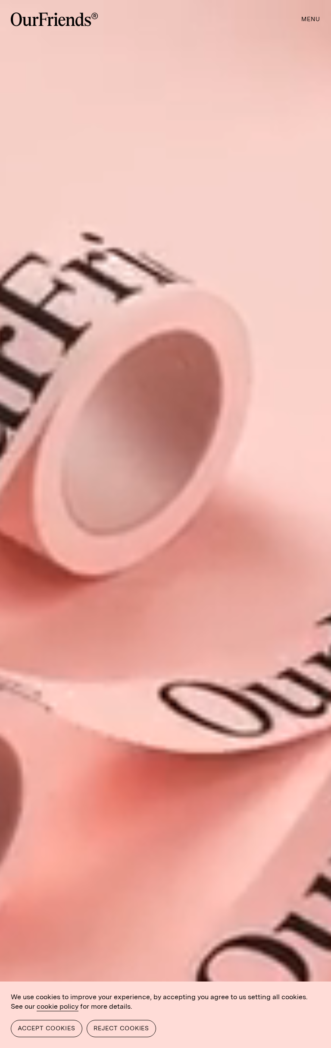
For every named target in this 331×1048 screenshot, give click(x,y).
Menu (310, 19)
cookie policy (57, 1006)
